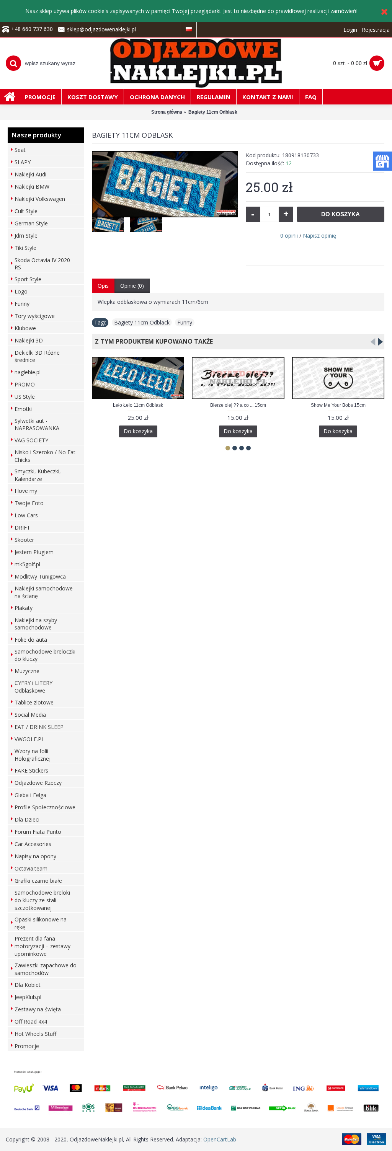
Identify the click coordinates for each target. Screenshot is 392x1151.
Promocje (27, 1046)
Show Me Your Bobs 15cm (338, 405)
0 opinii (289, 235)
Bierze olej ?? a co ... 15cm (238, 405)
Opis (103, 285)
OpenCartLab (219, 1139)
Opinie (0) (132, 285)
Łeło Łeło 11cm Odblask (138, 405)
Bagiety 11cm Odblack (142, 322)
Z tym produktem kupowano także (152, 341)
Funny (184, 322)
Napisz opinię (319, 235)
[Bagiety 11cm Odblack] (165, 184)
